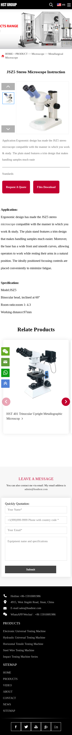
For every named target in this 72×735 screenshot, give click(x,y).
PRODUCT (22, 54)
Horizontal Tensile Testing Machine (23, 643)
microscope (8, 224)
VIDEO (7, 685)
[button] (66, 402)
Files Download (46, 187)
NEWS (7, 704)
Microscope (38, 54)
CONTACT (9, 698)
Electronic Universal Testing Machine (24, 631)
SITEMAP (9, 710)
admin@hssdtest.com (36, 489)
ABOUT (8, 691)
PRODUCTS (10, 678)
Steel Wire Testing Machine (18, 650)
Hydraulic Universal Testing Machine (24, 637)
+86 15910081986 (45, 614)
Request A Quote (16, 187)
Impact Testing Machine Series (20, 656)
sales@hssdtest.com (30, 608)
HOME (9, 54)
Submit (30, 569)
